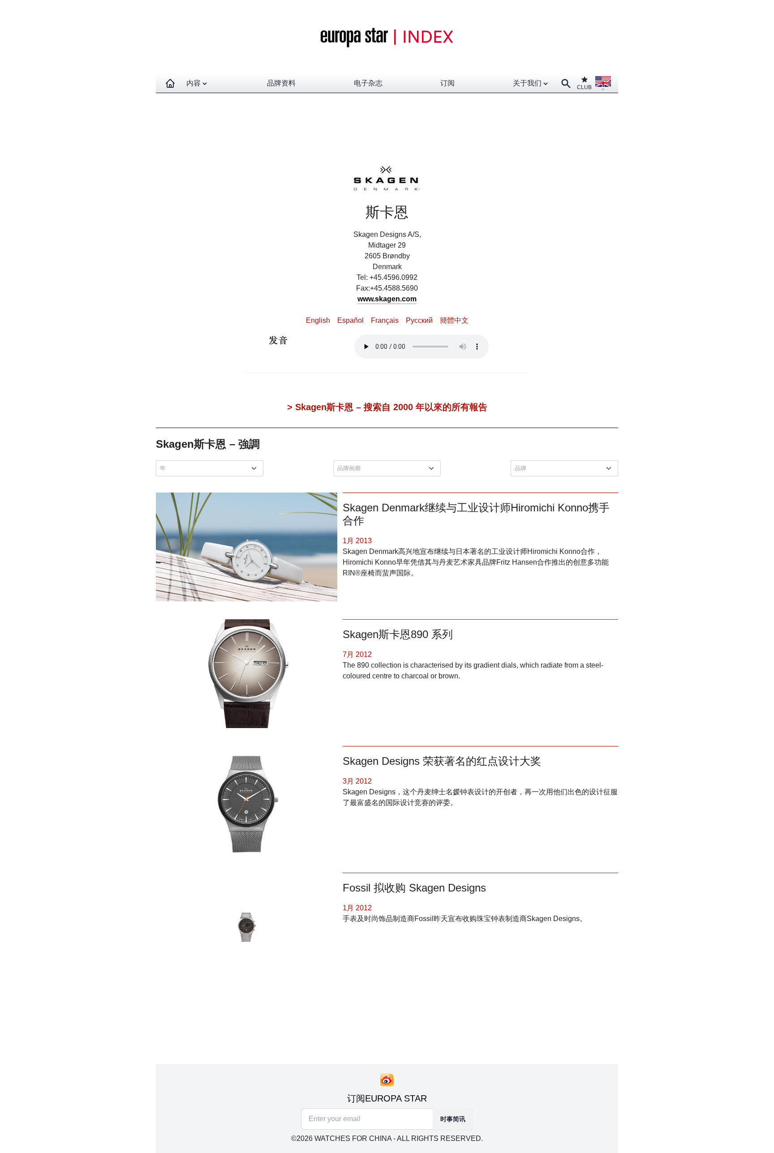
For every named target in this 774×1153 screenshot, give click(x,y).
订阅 (447, 83)
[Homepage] (170, 83)
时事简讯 (452, 1119)
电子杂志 (368, 83)
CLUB (584, 87)
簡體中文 (454, 320)
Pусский (419, 320)
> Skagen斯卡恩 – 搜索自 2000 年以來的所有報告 (387, 407)
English (318, 320)
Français (385, 320)
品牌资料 (281, 83)
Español (350, 320)
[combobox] (211, 468)
